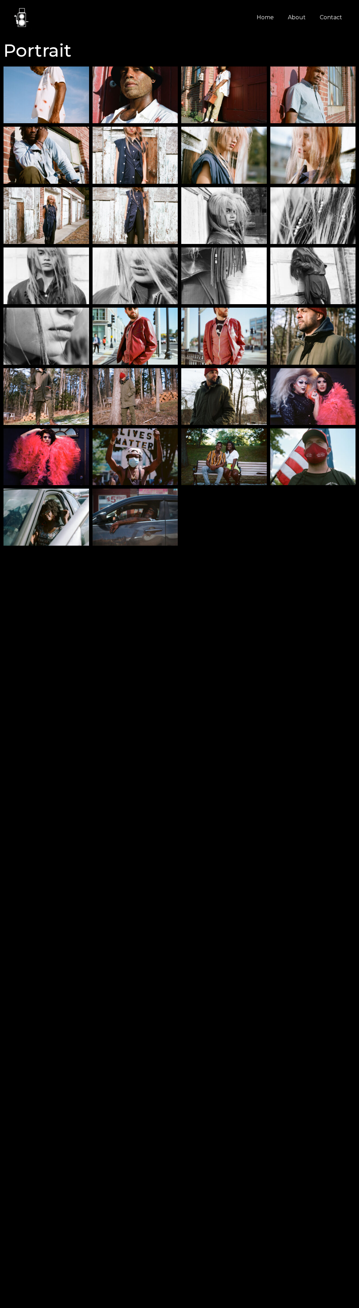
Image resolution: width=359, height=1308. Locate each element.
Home (265, 17)
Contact (331, 17)
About (297, 17)
